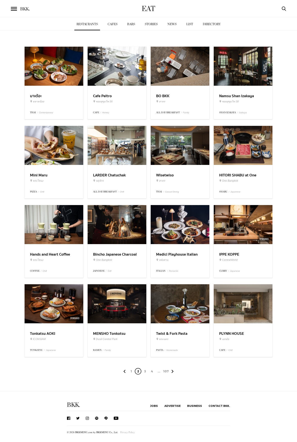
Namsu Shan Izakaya (236, 96)
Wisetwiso (165, 175)
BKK (25, 9)
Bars (131, 24)
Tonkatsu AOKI (42, 333)
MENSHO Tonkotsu (109, 333)
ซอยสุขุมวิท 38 (230, 101)
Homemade (172, 350)
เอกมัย (225, 339)
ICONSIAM (39, 339)
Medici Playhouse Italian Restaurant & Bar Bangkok (178, 257)
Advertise (172, 405)
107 (166, 371)
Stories (151, 24)
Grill (109, 271)
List (189, 24)
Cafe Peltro (102, 96)
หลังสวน (163, 260)
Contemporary (46, 112)
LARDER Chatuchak (109, 175)
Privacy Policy (127, 432)
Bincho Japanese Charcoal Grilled (115, 257)
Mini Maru (38, 175)
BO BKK (162, 96)
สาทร (162, 101)
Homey (105, 112)
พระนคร (163, 339)
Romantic (173, 271)
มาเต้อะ (36, 96)
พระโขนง (38, 180)
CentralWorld (230, 260)
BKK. (73, 405)
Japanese (235, 192)
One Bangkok (230, 180)
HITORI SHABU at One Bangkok (237, 178)
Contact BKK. (219, 405)
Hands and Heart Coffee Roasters (50, 257)
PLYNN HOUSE (231, 333)
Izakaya (243, 112)
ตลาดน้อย (38, 101)
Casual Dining (172, 192)
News (172, 24)
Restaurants (87, 24)
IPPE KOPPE (229, 254)
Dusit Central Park (106, 339)
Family (186, 112)
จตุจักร (99, 180)
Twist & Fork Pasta (171, 333)
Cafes (112, 24)
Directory (212, 24)
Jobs (154, 405)
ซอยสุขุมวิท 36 (104, 101)
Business (194, 405)
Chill (42, 192)
